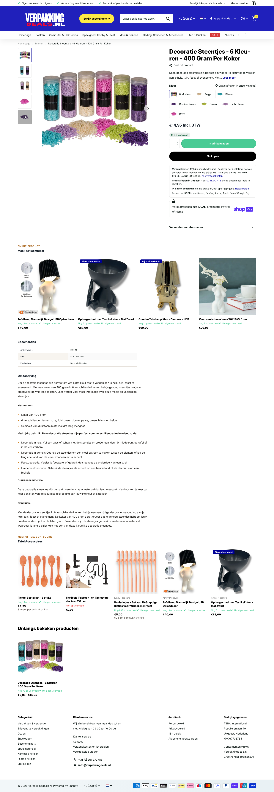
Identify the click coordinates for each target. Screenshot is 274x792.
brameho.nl (247, 756)
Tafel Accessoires (30, 541)
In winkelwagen (219, 143)
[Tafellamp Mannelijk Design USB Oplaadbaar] (46, 286)
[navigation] (25, 55)
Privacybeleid (177, 728)
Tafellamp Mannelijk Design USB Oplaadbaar (46, 319)
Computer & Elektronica (63, 35)
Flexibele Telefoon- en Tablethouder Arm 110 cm (87, 599)
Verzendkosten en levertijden (91, 746)
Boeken (40, 35)
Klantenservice (82, 736)
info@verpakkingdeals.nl (94, 765)
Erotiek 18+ (24, 763)
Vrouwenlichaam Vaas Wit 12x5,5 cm (223, 319)
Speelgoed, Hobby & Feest (98, 35)
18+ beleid (175, 733)
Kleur (212, 85)
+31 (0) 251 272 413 (90, 759)
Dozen (22, 733)
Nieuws (229, 35)
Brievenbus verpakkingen (33, 728)
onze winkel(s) (247, 85)
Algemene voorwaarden (183, 738)
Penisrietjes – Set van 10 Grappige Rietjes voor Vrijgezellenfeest (135, 604)
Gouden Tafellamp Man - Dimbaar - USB (163, 319)
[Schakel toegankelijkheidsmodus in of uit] (254, 3)
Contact (78, 741)
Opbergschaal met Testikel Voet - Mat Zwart (106, 319)
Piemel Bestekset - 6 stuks (34, 597)
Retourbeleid (242, 188)
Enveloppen (25, 738)
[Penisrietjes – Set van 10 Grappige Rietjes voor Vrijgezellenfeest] (137, 571)
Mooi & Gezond (128, 35)
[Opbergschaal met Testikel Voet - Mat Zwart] (107, 286)
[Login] (244, 18)
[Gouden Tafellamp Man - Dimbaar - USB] (167, 286)
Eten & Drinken (197, 35)
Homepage (24, 35)
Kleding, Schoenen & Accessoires (163, 35)
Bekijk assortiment (96, 18)
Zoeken (168, 18)
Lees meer (229, 77)
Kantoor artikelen (28, 753)
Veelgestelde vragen (85, 751)
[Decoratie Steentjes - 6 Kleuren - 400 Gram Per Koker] (40, 656)
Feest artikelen (26, 758)
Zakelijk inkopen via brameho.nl (208, 3)
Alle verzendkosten (212, 176)
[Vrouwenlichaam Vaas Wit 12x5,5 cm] (227, 286)
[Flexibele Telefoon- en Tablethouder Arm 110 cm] (88, 571)
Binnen (39, 43)
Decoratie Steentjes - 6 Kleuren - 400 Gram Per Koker (38, 684)
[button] (178, 140)
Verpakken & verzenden (32, 723)
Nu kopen (213, 156)
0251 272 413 (214, 180)
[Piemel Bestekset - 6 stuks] (40, 571)
